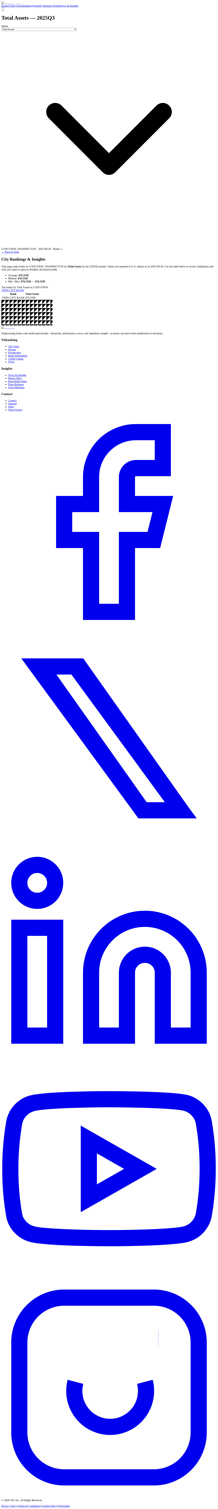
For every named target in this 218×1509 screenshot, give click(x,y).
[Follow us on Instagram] (109, 1494)
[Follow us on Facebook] (109, 628)
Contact (12, 400)
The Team (13, 346)
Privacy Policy (9, 1506)
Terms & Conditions (29, 1506)
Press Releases (16, 384)
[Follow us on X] (109, 845)
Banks (4, 5)
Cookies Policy (49, 1506)
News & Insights (69, 5)
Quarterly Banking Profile (46, 5)
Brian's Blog (15, 378)
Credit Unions (15, 5)
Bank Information (17, 355)
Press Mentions (16, 387)
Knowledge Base (17, 381)
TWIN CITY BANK (12, 290)
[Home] (12, 2)
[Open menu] (2, 9)
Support (12, 403)
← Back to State (10, 252)
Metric (4, 26)
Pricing (12, 349)
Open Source (15, 409)
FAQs (11, 361)
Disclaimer (64, 1506)
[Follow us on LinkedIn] (109, 1061)
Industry (27, 5)
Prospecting (14, 352)
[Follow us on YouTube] (109, 1278)
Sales (11, 406)
